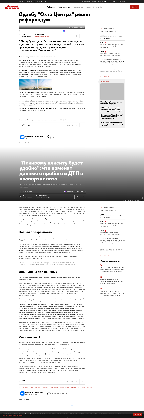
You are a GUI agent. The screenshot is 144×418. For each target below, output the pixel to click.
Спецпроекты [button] (63, 7)
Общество (45, 387)
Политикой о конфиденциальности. (13, 415)
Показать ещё (104, 76)
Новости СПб (74, 387)
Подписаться (86, 1)
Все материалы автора (42, 36)
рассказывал (35, 372)
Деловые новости (64, 387)
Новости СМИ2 (24, 143)
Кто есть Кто (97, 7)
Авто (31, 387)
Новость (25, 387)
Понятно (138, 414)
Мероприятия (77, 7)
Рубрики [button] (51, 7)
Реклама (88, 7)
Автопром (37, 387)
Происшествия (54, 387)
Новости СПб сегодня (86, 387)
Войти (134, 7)
